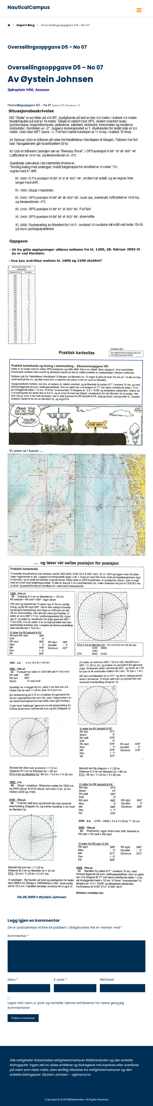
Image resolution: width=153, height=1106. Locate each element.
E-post (60, 979)
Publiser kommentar (23, 1018)
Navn (13, 979)
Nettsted (107, 979)
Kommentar (18, 936)
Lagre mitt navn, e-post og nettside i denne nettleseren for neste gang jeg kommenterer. (66, 1005)
